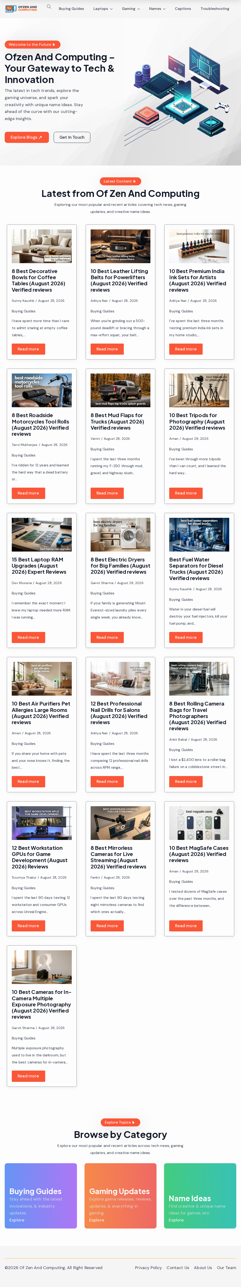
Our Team (226, 1267)
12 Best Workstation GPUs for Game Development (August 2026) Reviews (40, 857)
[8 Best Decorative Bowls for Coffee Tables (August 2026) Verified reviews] (42, 246)
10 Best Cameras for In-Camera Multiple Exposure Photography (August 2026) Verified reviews (42, 1004)
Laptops (100, 8)
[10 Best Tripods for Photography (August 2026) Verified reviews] (199, 390)
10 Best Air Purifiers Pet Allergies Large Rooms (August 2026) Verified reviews (41, 712)
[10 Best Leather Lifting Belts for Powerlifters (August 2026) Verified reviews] (121, 246)
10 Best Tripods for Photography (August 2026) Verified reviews (197, 421)
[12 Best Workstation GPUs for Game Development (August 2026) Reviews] (42, 823)
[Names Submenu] (165, 8)
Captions (183, 8)
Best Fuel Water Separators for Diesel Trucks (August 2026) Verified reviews (196, 568)
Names (155, 8)
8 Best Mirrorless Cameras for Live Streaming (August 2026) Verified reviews (119, 857)
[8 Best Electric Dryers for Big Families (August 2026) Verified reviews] (121, 535)
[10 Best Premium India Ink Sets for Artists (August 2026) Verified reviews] (199, 246)
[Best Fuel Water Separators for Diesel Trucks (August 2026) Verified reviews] (199, 535)
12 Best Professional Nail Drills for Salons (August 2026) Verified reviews (119, 712)
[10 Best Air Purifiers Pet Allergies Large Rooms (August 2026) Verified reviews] (42, 679)
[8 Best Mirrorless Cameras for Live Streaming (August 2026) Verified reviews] (121, 823)
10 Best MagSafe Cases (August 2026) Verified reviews (199, 854)
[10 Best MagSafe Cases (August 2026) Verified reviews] (199, 823)
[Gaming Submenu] (140, 8)
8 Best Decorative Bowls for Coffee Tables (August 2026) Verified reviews (38, 280)
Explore (16, 1220)
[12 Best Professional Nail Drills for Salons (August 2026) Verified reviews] (121, 679)
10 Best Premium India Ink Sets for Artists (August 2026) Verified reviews (197, 280)
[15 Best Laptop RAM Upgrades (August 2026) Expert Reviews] (42, 535)
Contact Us (178, 1267)
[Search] (49, 6)
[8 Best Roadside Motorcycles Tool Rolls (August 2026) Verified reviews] (42, 390)
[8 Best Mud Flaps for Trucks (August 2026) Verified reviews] (121, 390)
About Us (203, 1267)
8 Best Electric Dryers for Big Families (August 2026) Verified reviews (120, 565)
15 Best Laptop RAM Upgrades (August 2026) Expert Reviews (39, 565)
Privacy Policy (148, 1267)
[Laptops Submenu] (112, 8)
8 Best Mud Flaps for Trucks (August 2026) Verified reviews (117, 421)
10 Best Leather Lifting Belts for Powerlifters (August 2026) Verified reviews (119, 280)
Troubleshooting (215, 8)
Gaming (129, 8)
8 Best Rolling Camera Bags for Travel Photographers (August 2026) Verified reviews (197, 715)
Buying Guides (71, 8)
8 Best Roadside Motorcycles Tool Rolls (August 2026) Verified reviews (40, 424)
